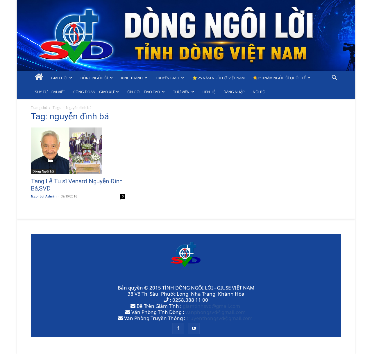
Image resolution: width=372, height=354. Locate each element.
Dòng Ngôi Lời (94, 77)
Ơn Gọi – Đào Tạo (143, 91)
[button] (334, 78)
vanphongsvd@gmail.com (215, 312)
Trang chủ (39, 107)
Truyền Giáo (167, 77)
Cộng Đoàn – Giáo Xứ (93, 91)
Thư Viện (181, 91)
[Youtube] (194, 328)
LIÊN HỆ (209, 91)
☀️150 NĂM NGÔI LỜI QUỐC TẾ (279, 77)
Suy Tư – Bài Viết (50, 91)
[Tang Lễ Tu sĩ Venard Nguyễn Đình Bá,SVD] (78, 150)
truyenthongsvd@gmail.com (220, 318)
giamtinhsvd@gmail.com (211, 306)
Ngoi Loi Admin (44, 196)
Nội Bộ (259, 91)
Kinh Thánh (132, 77)
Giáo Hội (59, 77)
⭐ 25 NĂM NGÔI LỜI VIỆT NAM (218, 77)
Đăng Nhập (234, 91)
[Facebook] (178, 328)
